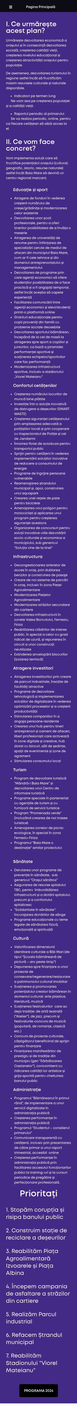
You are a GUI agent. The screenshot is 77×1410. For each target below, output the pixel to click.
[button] (10, 7)
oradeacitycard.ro (29, 853)
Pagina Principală (40, 7)
